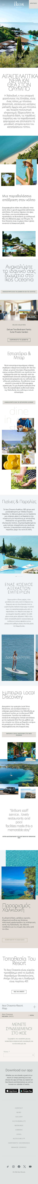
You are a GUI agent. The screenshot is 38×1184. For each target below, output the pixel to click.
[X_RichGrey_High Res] (24, 1166)
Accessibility (19, 1138)
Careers (19, 1130)
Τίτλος (6, 1051)
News (19, 1112)
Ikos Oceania (7, 1015)
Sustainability (19, 1121)
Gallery (19, 1117)
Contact (19, 1108)
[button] (19, 340)
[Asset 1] (7, 1166)
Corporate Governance (19, 1143)
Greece (8, 1016)
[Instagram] (13, 1166)
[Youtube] (30, 1166)
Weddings (19, 1125)
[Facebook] (19, 1166)
